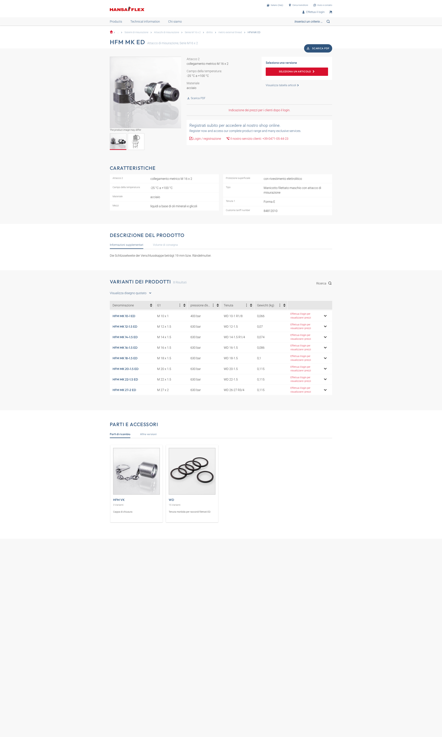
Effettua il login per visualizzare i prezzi (300, 315)
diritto (209, 32)
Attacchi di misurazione (166, 32)
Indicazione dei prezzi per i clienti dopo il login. (259, 110)
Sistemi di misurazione (136, 32)
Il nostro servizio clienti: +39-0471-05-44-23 (259, 138)
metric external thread (230, 32)
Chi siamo (175, 21)
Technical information (145, 21)
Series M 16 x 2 (193, 32)
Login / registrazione (207, 138)
